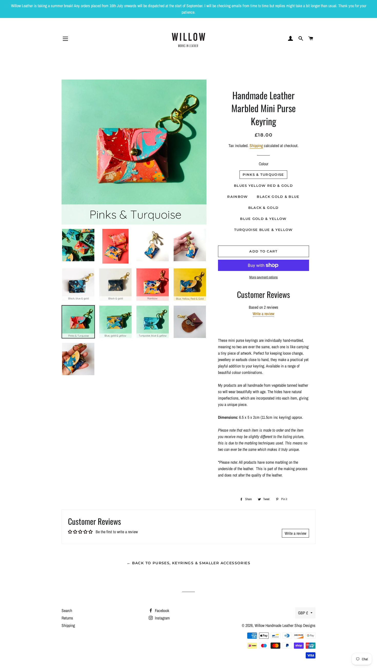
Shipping (256, 145)
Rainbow (237, 197)
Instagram (162, 618)
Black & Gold (263, 208)
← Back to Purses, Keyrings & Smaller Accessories (188, 563)
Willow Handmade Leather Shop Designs (285, 625)
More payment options (263, 277)
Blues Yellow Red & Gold (263, 185)
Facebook (161, 610)
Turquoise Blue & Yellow (263, 230)
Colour (263, 164)
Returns (67, 618)
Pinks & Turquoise (263, 174)
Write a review (263, 313)
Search (67, 610)
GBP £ (303, 613)
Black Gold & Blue (278, 197)
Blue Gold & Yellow (263, 219)
